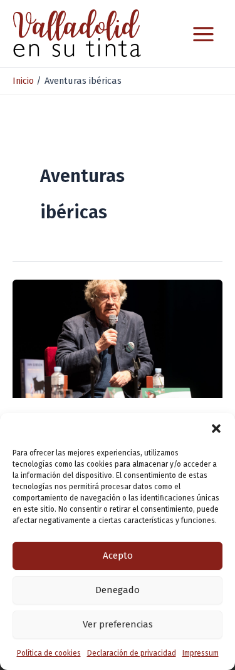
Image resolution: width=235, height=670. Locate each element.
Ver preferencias (118, 624)
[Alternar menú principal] (203, 34)
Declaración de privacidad (131, 653)
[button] (216, 428)
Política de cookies (49, 653)
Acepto (118, 555)
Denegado (117, 590)
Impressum (200, 653)
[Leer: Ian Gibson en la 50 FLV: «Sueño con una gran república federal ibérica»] (117, 337)
